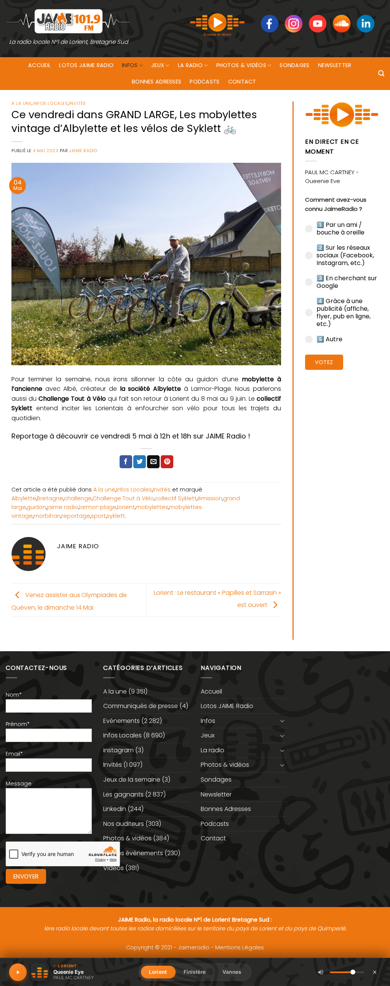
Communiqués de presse (140, 706)
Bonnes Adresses (156, 81)
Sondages (294, 65)
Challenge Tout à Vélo (123, 498)
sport (98, 516)
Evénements (121, 720)
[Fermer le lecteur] (375, 972)
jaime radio (62, 507)
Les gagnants (123, 794)
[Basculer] (282, 720)
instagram (118, 750)
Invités (77, 103)
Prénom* (18, 724)
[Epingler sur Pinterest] (167, 461)
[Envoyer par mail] (153, 461)
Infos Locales (50, 103)
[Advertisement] (342, 493)
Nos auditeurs (123, 823)
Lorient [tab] (158, 972)
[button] (381, 73)
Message (19, 783)
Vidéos (113, 868)
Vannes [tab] (231, 972)
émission (209, 498)
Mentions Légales (239, 947)
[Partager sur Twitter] (139, 461)
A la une (21, 103)
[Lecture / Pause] (18, 972)
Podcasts (204, 81)
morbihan (47, 516)
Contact (242, 81)
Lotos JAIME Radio (86, 65)
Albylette (23, 498)
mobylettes (152, 507)
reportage (75, 516)
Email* (14, 754)
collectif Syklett (176, 498)
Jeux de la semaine (131, 779)
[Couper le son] (321, 972)
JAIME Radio (83, 151)
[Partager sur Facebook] (126, 461)
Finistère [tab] (195, 972)
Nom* (14, 695)
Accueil (39, 65)
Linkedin (114, 809)
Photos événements (133, 853)
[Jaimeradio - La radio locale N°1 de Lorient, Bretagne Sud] (68, 21)
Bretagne (50, 498)
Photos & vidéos (241, 65)
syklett (116, 516)
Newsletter (335, 65)
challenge (78, 498)
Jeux (157, 65)
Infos (129, 65)
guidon (36, 507)
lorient (126, 507)
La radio (190, 65)
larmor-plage (98, 507)
